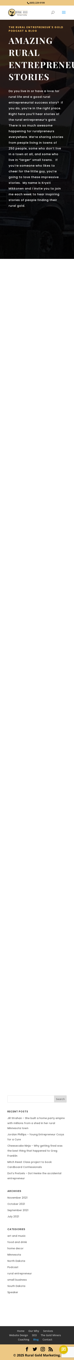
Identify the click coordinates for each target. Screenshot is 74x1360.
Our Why (33, 1331)
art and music (16, 1236)
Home (20, 1331)
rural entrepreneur (39, 609)
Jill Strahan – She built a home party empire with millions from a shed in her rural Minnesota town (35, 299)
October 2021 (16, 1204)
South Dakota (16, 1286)
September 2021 (17, 1210)
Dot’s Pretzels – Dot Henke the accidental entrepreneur (36, 873)
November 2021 (17, 1197)
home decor (15, 1248)
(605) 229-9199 (37, 2)
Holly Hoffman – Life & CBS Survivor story (36, 1003)
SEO (34, 1335)
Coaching (23, 1339)
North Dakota (16, 1261)
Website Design (18, 1335)
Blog (36, 1339)
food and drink (39, 312)
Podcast (33, 317)
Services (48, 1331)
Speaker (28, 749)
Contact (47, 1339)
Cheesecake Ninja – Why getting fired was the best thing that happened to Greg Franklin (36, 592)
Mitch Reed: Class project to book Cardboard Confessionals (36, 734)
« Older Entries (20, 1087)
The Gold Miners (51, 1335)
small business (42, 457)
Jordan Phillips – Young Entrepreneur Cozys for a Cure (33, 443)
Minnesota (18, 317)
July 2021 (13, 1216)
